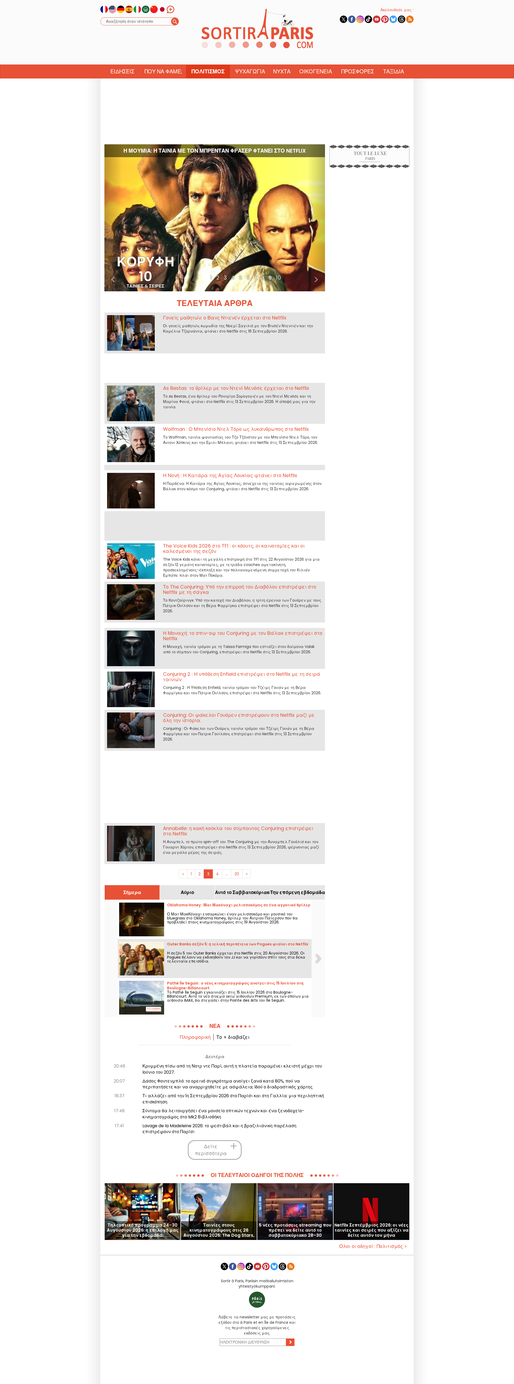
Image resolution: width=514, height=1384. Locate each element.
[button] (113, 217)
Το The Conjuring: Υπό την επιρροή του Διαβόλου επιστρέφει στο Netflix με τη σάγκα (239, 589)
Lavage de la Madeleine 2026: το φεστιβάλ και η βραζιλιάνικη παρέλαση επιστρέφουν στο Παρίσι (219, 1129)
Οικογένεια (315, 71)
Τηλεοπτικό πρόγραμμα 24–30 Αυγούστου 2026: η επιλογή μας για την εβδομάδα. (143, 1230)
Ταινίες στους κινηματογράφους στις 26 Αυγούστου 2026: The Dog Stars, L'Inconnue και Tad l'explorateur (218, 1230)
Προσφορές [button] (357, 71)
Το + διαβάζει (233, 1037)
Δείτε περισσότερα (211, 1150)
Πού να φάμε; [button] (163, 71)
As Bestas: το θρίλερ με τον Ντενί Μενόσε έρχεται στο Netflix (236, 388)
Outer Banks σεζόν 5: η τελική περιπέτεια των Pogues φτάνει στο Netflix (237, 944)
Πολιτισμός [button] (208, 71)
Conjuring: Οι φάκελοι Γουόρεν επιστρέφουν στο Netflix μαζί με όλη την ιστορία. (239, 718)
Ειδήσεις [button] (122, 71)
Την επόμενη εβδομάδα (297, 892)
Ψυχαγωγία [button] (250, 71)
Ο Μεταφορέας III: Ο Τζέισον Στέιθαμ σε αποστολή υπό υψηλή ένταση (214, 150)
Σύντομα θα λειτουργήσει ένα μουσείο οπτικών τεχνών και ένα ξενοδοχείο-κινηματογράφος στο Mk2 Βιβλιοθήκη (223, 1114)
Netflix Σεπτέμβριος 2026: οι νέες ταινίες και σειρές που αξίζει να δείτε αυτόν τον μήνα (371, 1230)
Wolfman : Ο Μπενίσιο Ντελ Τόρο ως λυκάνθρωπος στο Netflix (236, 429)
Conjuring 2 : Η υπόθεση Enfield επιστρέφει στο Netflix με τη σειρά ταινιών (241, 677)
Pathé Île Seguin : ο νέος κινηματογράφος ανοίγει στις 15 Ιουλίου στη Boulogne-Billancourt (235, 986)
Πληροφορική (195, 1037)
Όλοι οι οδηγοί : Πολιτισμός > (373, 1246)
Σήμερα (132, 892)
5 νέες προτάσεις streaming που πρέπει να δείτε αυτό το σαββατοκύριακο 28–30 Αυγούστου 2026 (295, 1230)
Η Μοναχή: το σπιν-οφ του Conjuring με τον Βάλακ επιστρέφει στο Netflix (242, 636)
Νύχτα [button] (281, 71)
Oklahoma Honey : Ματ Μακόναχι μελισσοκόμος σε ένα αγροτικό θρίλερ (238, 905)
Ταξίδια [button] (393, 71)
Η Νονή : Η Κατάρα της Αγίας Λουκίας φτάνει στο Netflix (230, 475)
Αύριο (187, 892)
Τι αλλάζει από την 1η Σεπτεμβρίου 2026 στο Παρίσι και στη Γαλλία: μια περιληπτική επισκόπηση (233, 1099)
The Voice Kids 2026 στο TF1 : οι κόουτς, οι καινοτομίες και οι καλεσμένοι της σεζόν (234, 548)
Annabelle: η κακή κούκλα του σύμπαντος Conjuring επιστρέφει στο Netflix (238, 831)
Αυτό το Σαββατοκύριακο (242, 892)
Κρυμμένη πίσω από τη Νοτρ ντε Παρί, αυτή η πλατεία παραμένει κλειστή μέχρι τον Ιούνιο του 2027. (232, 1069)
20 (237, 874)
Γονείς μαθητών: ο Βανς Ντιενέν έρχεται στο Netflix (224, 317)
